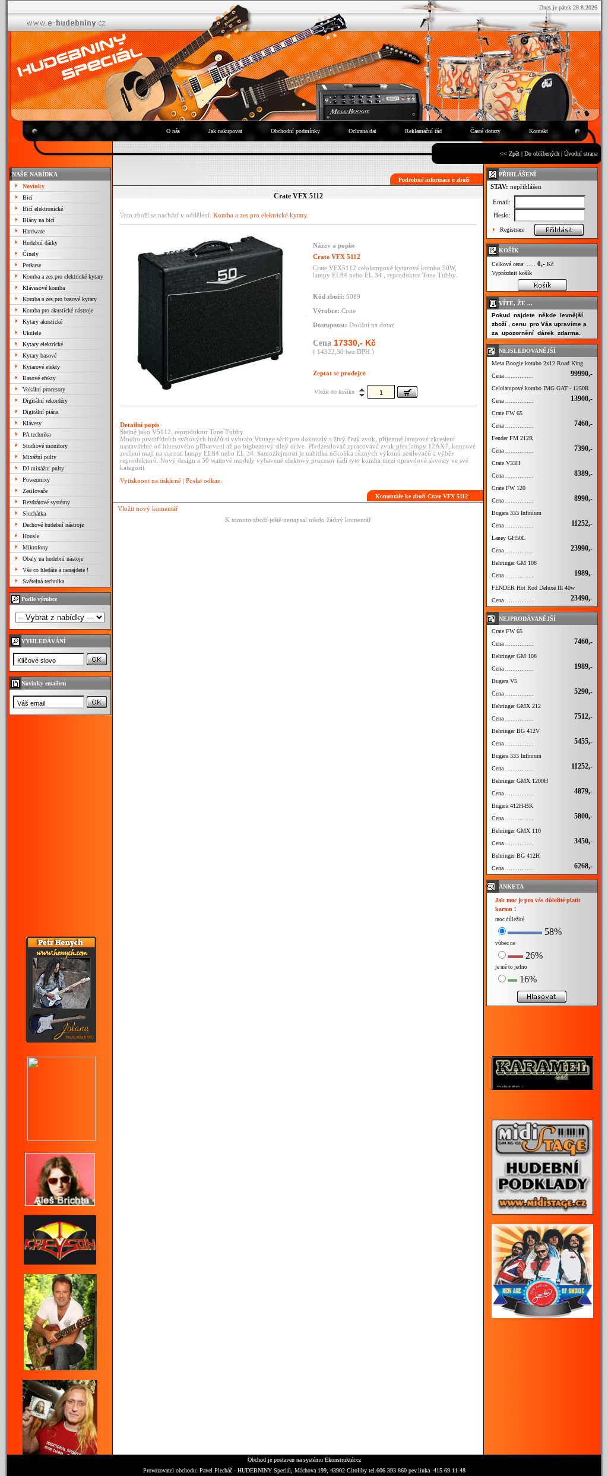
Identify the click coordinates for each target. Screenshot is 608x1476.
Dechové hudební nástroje (53, 525)
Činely (31, 254)
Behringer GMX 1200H (520, 780)
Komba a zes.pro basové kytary (60, 299)
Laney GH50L (508, 538)
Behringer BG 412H (516, 855)
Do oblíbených (541, 153)
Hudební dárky (40, 242)
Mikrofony (35, 547)
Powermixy (36, 479)
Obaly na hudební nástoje (53, 558)
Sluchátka (34, 513)
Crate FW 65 (507, 413)
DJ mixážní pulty (43, 468)
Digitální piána (40, 412)
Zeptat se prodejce (339, 373)
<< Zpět (510, 153)
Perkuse (32, 265)
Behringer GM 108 (514, 563)
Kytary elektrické (43, 344)
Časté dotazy (485, 131)
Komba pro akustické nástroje (58, 310)
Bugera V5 (504, 681)
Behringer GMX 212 (516, 706)
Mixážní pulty (39, 457)
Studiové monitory (45, 446)
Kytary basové (39, 355)
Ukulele (32, 333)
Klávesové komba (44, 288)
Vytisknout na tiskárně (150, 480)
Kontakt (538, 131)
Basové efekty (39, 378)
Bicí (28, 197)
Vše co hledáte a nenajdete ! (55, 570)
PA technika (36, 434)
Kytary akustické (42, 321)
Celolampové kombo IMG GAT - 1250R (540, 388)
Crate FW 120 (508, 488)
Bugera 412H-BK (512, 805)
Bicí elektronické (43, 209)
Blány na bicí (39, 220)
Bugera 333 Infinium (517, 513)
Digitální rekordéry (45, 400)
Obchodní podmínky (295, 131)
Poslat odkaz (203, 480)
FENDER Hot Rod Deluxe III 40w (533, 587)
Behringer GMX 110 (516, 830)
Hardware (34, 231)
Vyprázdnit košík (512, 273)
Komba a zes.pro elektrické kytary (63, 276)
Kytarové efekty (41, 367)
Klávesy (32, 423)
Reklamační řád (423, 131)
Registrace (512, 229)
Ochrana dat (362, 131)
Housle (31, 536)
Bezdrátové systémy (46, 502)
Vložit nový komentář (148, 508)
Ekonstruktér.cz (343, 1459)
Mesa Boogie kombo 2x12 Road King (537, 363)
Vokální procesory (44, 389)
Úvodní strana (580, 153)
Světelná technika (43, 581)
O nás (173, 131)
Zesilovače (35, 491)
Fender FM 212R (512, 438)
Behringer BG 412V (516, 731)
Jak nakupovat (225, 131)
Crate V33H (506, 463)
